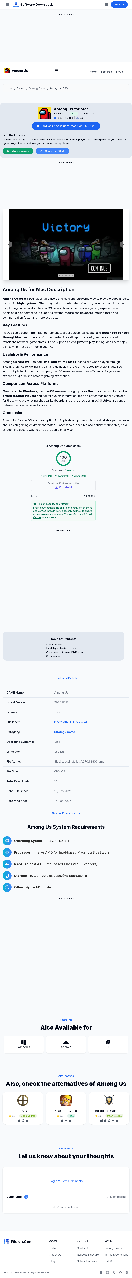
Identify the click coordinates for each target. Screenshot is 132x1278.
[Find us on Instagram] (107, 1272)
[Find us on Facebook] (101, 1272)
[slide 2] (62, 275)
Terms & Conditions (116, 1254)
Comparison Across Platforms (64, 652)
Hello (52, 1248)
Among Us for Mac (71, 109)
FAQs (119, 71)
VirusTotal (65, 487)
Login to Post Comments (66, 1181)
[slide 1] (59, 275)
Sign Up (119, 4)
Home (93, 71)
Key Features (54, 644)
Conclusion (53, 656)
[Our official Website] (127, 1272)
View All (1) (84, 722)
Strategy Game (37, 88)
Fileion (23, 1272)
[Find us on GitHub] (120, 1272)
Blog (52, 1261)
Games (20, 88)
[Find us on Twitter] (114, 1272)
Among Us (55, 88)
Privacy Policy (113, 1248)
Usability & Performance (61, 648)
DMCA (108, 1261)
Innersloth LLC (61, 113)
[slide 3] (66, 275)
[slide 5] (72, 275)
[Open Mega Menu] (106, 4)
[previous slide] (9, 244)
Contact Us (84, 1248)
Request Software (88, 1254)
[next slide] (123, 244)
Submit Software (87, 1261)
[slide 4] (69, 275)
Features (106, 71)
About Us (55, 1254)
